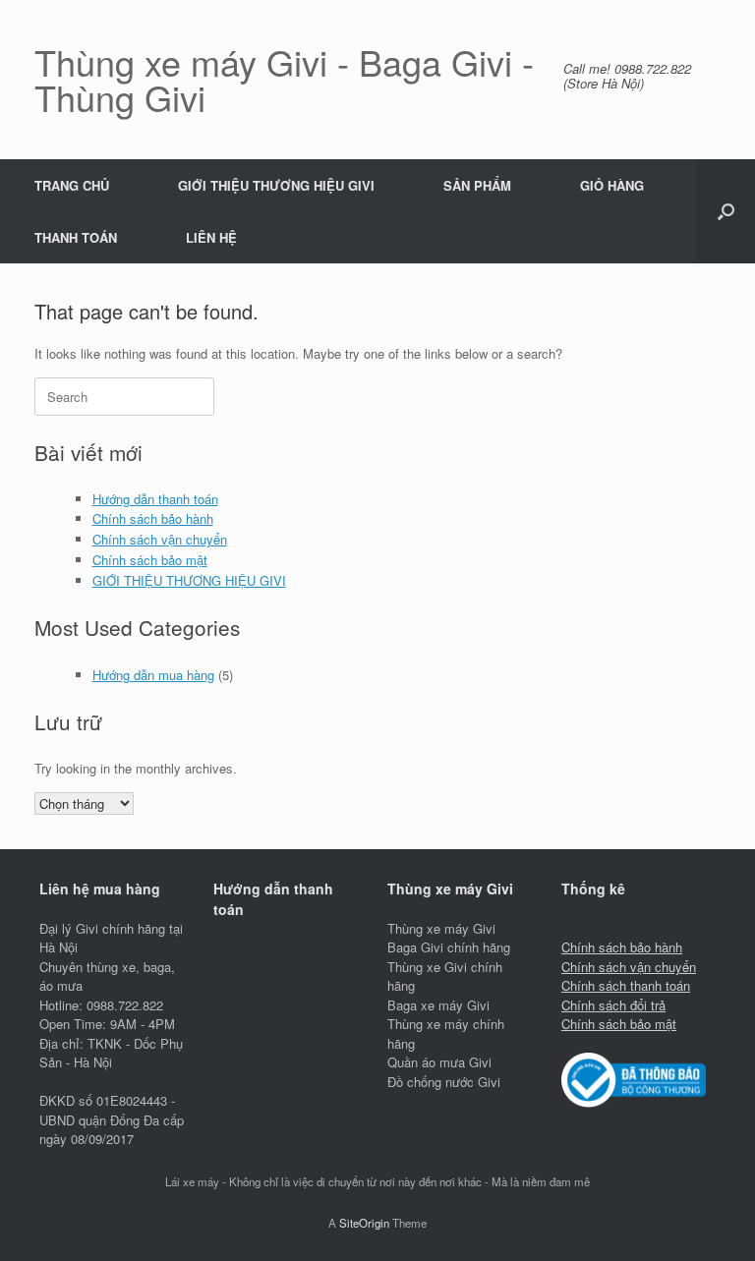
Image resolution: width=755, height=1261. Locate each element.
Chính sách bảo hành (152, 518)
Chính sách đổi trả (613, 1005)
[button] (726, 211)
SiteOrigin (364, 1223)
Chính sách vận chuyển (159, 539)
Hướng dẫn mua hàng (153, 674)
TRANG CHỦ (71, 185)
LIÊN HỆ (211, 237)
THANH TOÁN (75, 237)
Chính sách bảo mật (149, 559)
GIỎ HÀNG (612, 185)
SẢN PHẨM (477, 185)
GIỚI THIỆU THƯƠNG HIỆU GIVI (276, 185)
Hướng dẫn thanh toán (155, 498)
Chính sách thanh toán (625, 985)
